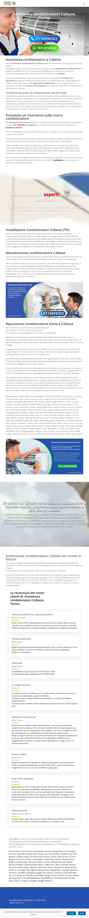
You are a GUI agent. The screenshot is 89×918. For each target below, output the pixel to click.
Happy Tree (33, 412)
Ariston (53, 399)
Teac (62, 428)
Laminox (39, 418)
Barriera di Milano (16, 864)
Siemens (40, 426)
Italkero (68, 415)
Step (7, 423)
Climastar (61, 402)
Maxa (13, 420)
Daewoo (26, 404)
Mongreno (31, 873)
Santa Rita (21, 854)
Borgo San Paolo (31, 856)
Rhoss (60, 423)
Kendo (14, 418)
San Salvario (48, 873)
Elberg (39, 407)
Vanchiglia (21, 870)
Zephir (79, 434)
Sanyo (8, 426)
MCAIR (18, 420)
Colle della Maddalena (31, 878)
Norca (64, 420)
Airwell (15, 399)
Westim (46, 434)
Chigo (54, 402)
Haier (17, 412)
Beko (21, 402)
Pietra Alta (13, 867)
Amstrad (34, 399)
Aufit (16, 402)
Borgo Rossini (70, 867)
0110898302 (47, 38)
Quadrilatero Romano (43, 851)
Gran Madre (39, 875)
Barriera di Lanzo (36, 862)
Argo (41, 399)
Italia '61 (17, 881)
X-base (67, 434)
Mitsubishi (50, 420)
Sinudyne (55, 426)
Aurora (51, 867)
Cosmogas (17, 404)
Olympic (13, 423)
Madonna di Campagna (18, 862)
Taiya (44, 428)
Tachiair (31, 428)
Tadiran (38, 428)
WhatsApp (47, 47)
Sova (67, 426)
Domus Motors (67, 404)
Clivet (68, 402)
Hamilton (24, 412)
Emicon (72, 407)
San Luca (12, 875)
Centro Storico (27, 851)
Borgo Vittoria (56, 859)
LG (51, 418)
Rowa (65, 423)
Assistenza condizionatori (23, 63)
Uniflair (77, 431)
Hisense (68, 412)
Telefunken (10, 431)
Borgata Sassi (43, 870)
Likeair (56, 418)
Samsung (78, 423)
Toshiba (51, 431)
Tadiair (24, 428)
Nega (82, 913)
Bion (36, 402)
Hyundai (24, 415)
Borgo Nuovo (58, 851)
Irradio (45, 415)
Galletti (64, 410)
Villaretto (33, 867)
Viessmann (17, 434)
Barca (58, 864)
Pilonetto (29, 875)
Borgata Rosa (55, 870)
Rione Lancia (44, 856)
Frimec (44, 410)
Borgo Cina (43, 854)
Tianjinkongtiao (27, 431)
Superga (65, 870)
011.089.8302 (19, 125)
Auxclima (9, 402)
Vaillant (9, 434)
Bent (26, 402)
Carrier (48, 402)
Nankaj (58, 420)
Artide (64, 399)
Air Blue (9, 399)
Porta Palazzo (70, 851)
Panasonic (22, 423)
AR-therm (72, 399)
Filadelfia (33, 881)
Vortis (32, 434)
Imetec (31, 415)
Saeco (71, 423)
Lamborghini (30, 418)
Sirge (62, 426)
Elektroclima (48, 407)
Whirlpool (54, 434)
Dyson (16, 407)
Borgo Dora (59, 867)
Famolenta (42, 867)
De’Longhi (46, 404)
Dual (76, 404)
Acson (72, 396)
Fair (7, 410)
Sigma (47, 426)
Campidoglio (37, 859)
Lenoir (46, 418)
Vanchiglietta (32, 870)
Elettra (56, 407)
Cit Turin (72, 856)
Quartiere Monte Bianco (34, 864)
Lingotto (25, 881)
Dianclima (56, 404)
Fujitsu (51, 410)
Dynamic (9, 407)
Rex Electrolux (51, 423)
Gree (76, 410)
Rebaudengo (23, 867)
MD (31, 420)
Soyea (72, 426)
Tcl (59, 428)
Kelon (8, 418)
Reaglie (39, 873)
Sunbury (9, 428)
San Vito (60, 875)
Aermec (79, 396)
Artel (59, 399)
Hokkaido (9, 415)
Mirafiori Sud (66, 854)
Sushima (17, 428)
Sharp (33, 426)
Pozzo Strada (62, 856)
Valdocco (12, 870)
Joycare (75, 415)
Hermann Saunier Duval (49, 412)
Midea (36, 420)
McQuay (25, 420)
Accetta (71, 913)
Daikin (32, 404)
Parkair (30, 423)
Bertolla (65, 864)
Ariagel (46, 399)
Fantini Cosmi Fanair (18, 410)
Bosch (41, 402)
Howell (17, 415)
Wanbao (38, 434)
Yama (73, 434)
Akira (21, 399)
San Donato (26, 859)
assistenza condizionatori (67, 388)
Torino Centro (14, 851)
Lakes (62, 418)
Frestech (37, 410)
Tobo (45, 431)
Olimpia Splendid (75, 420)
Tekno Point (75, 428)
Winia (61, 434)
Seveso (27, 426)
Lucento (47, 862)
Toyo (57, 431)
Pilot (36, 423)
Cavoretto (58, 873)
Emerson (64, 407)
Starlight (79, 426)
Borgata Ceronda (58, 862)
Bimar (31, 402)
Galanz (57, 410)
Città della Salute (61, 878)
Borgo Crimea (50, 875)
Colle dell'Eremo (70, 873)
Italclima (61, 415)
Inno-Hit (38, 415)
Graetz (70, 410)
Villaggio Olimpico (45, 881)
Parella (46, 859)
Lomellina (22, 873)
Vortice (26, 434)
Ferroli (30, 410)
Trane (71, 431)
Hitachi (76, 412)
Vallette (69, 862)
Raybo (41, 423)
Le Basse (19, 856)
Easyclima (24, 407)
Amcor (27, 399)
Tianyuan (38, 431)
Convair (9, 404)
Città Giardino (54, 854)
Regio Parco (50, 864)
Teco (67, 428)
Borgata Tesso (68, 859)
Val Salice (69, 875)
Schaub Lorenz (18, 426)
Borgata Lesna (15, 859)
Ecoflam (32, 407)
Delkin (38, 404)
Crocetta (12, 854)
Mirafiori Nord (32, 854)
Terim (18, 431)
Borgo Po (21, 875)
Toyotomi (64, 431)
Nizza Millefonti (47, 878)
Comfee (75, 402)
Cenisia (53, 856)
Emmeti (79, 407)
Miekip (42, 420)
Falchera (72, 864)
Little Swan (69, 418)
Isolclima (53, 415)
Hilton (61, 412)
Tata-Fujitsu (52, 428)
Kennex (21, 418)
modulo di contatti (14, 127)
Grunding (10, 412)
